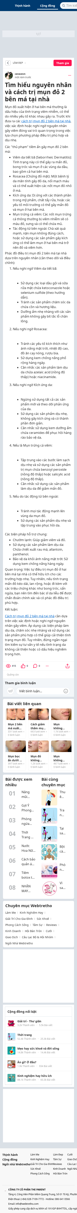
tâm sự (37, 925)
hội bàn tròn (33, 931)
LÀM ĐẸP (18, 62)
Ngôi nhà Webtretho (16, 1164)
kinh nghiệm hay (31, 912)
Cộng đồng (47, 6)
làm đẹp (58, 1154)
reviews (51, 925)
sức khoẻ (43, 919)
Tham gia (62, 63)
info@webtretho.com (27, 1203)
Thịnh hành (22, 6)
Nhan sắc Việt (26, 63)
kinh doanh (13, 931)
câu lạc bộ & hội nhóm (37, 937)
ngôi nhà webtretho (19, 943)
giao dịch (11, 937)
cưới (49, 931)
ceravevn (20, 74)
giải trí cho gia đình (19, 919)
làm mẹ (10, 912)
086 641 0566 (62, 1199)
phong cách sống (17, 925)
